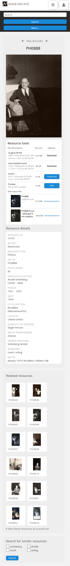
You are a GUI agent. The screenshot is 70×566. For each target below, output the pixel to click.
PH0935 (13, 449)
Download (52, 176)
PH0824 (34, 522)
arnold (34, 546)
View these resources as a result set (28, 528)
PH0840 (34, 399)
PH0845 (13, 424)
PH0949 (34, 424)
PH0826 (34, 449)
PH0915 (34, 473)
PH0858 (13, 498)
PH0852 (13, 522)
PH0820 (13, 399)
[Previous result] (23, 41)
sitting (34, 550)
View (52, 185)
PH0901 (34, 498)
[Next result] (46, 41)
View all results (34, 41)
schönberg (15, 546)
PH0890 (13, 473)
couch (12, 550)
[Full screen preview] (34, 96)
